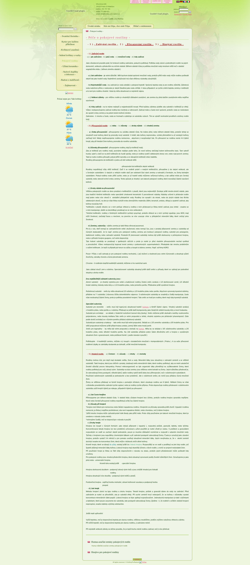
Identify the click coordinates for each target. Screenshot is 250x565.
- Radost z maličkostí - (70, 80)
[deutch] (181, 2)
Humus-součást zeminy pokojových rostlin (110, 544)
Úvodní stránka (94, 26)
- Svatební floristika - (70, 36)
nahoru (137, 559)
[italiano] (188, 2)
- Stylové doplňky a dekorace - (70, 73)
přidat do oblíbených (135, 1)
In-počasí (69, 147)
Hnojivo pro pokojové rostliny (105, 552)
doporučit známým (146, 1)
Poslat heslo (187, 14)
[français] (184, 2)
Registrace (178, 14)
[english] (177, 2)
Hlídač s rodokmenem (142, 26)
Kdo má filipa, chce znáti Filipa (117, 26)
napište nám (156, 1)
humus (141, 329)
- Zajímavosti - (70, 85)
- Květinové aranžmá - (70, 50)
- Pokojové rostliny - (70, 61)
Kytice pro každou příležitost (70, 43)
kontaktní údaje (167, 1)
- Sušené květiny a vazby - (70, 55)
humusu (145, 307)
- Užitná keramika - (70, 66)
